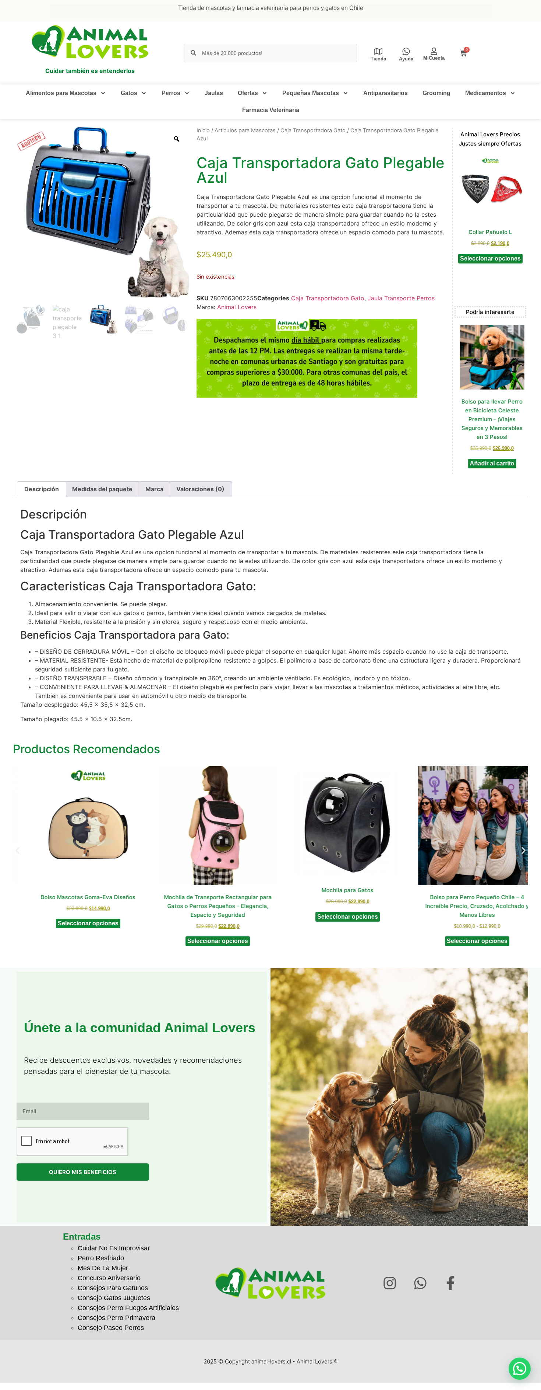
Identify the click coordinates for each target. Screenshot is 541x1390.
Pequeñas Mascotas (310, 93)
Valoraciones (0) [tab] (200, 489)
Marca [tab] (154, 489)
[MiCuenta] (434, 51)
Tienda (378, 59)
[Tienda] (378, 51)
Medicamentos (485, 93)
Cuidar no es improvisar (114, 1248)
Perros (171, 93)
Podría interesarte (490, 311)
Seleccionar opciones (490, 258)
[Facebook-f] (450, 1283)
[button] (17, 850)
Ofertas (248, 93)
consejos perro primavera (116, 1317)
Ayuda (406, 59)
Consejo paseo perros (111, 1327)
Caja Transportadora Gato (313, 130)
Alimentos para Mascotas (61, 93)
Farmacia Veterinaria (270, 110)
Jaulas (214, 93)
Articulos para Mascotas (245, 130)
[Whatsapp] (420, 1283)
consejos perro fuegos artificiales (128, 1308)
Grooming (436, 93)
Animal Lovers (237, 307)
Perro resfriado (101, 1258)
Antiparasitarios (385, 93)
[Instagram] (389, 1283)
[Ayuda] (406, 51)
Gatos (129, 93)
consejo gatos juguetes (114, 1298)
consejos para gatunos (113, 1288)
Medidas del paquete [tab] (102, 489)
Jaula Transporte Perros (401, 298)
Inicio (203, 130)
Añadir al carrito (490, 463)
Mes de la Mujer (103, 1268)
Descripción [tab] (41, 489)
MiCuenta (434, 58)
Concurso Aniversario (109, 1278)
